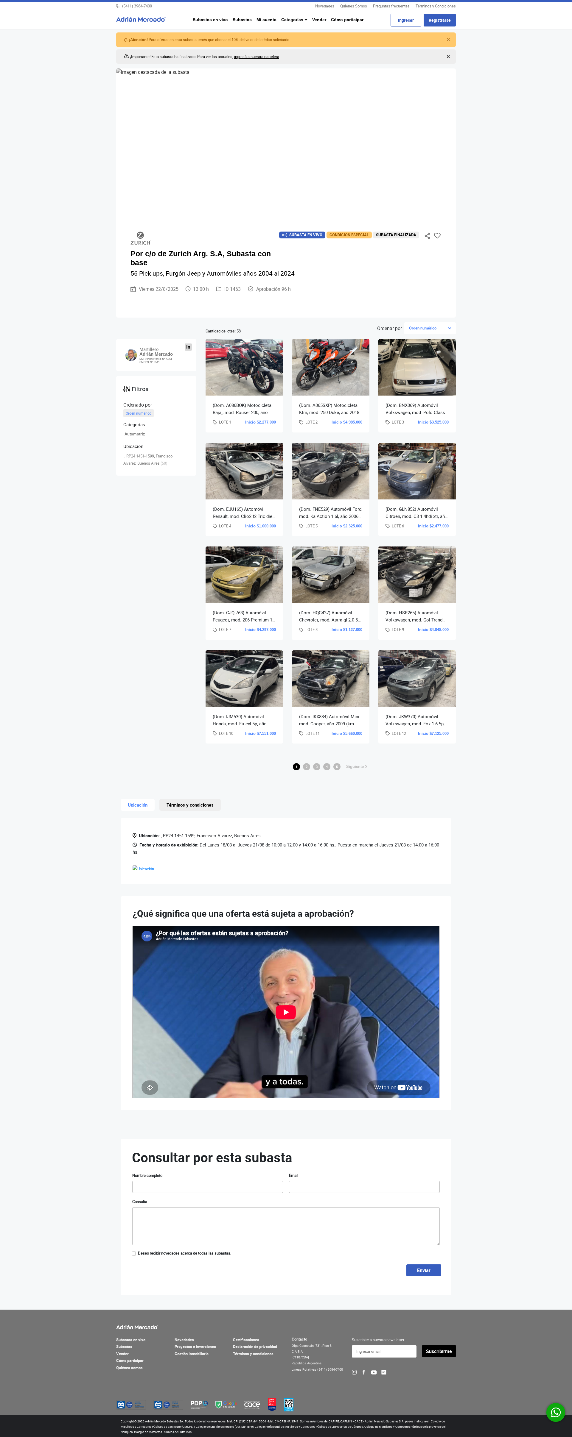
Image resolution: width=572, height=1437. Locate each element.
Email (293, 1175)
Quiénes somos (129, 1367)
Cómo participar (347, 19)
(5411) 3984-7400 (137, 6)
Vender (319, 19)
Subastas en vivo (210, 19)
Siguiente (355, 766)
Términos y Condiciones (436, 6)
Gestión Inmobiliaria (192, 1353)
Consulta (139, 1201)
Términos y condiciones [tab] (190, 805)
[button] (156, 424)
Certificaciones (246, 1339)
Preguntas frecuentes (391, 6)
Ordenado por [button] (137, 405)
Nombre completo (147, 1175)
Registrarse (440, 20)
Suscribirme (439, 1351)
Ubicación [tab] (137, 805)
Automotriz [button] (135, 434)
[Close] (447, 40)
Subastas (242, 19)
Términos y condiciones (253, 1353)
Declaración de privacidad (255, 1346)
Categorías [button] (292, 19)
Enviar (423, 1270)
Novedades (324, 6)
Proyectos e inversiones (195, 1346)
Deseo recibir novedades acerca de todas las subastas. (184, 1253)
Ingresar (406, 20)
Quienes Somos (353, 6)
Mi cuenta (266, 19)
